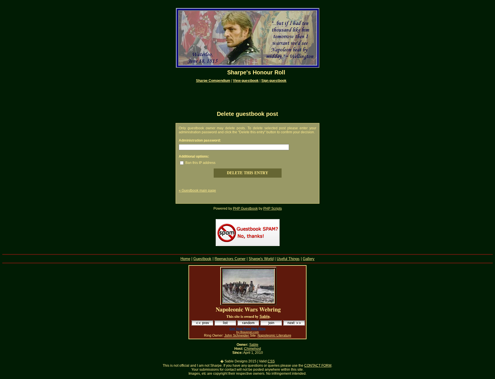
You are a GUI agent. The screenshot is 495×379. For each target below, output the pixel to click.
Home (185, 259)
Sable (265, 316)
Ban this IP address (199, 163)
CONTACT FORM (317, 366)
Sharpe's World (261, 259)
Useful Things (288, 259)
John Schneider (237, 336)
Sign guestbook (273, 81)
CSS (271, 361)
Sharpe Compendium (213, 81)
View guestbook (246, 81)
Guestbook (202, 259)
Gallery (309, 259)
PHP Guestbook (245, 209)
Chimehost (252, 349)
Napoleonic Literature (274, 336)
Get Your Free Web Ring (247, 328)
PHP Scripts (272, 209)
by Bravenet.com (247, 332)
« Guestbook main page (197, 190)
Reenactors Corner (230, 259)
